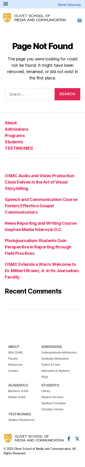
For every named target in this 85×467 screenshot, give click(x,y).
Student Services (52, 397)
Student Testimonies (21, 420)
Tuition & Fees (50, 364)
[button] (79, 20)
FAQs (44, 377)
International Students (55, 371)
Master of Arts (17, 397)
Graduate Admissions (55, 358)
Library (46, 391)
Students (14, 141)
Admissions (16, 129)
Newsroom (15, 364)
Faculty (13, 358)
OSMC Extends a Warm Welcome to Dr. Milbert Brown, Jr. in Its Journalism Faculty (42, 270)
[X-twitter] (77, 439)
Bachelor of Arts (18, 391)
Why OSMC (15, 352)
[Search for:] (28, 95)
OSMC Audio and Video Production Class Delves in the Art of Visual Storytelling (39, 182)
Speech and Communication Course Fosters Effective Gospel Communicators (41, 206)
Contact (13, 371)
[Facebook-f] (68, 439)
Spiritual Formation (53, 403)
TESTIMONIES (19, 148)
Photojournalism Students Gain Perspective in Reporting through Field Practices (38, 247)
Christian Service (52, 409)
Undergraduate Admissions (59, 352)
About (11, 122)
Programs (15, 135)
